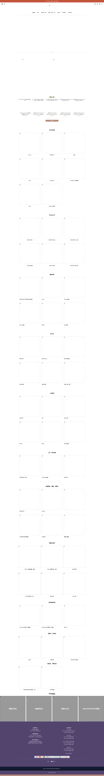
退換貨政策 (29, 742)
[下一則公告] (85, 1)
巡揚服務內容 (32, 741)
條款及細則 (33, 742)
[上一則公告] (18, 1)
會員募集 (39, 741)
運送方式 (37, 742)
